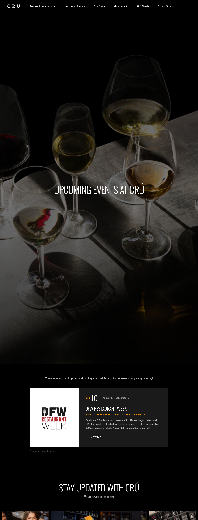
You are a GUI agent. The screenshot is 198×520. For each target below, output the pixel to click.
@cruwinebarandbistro (101, 496)
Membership (121, 6)
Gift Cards (143, 6)
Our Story (99, 6)
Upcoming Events (74, 6)
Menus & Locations (41, 6)
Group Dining (165, 6)
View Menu (97, 437)
